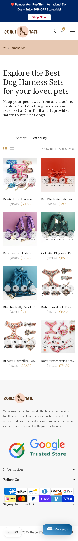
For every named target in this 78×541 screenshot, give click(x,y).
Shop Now (39, 17)
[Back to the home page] (4, 47)
